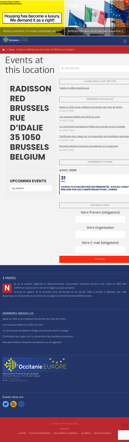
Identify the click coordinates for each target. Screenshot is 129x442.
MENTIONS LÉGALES (102, 433)
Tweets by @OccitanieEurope (74, 88)
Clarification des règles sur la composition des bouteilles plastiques (38, 336)
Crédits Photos (64, 428)
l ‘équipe (22, 433)
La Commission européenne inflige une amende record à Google (92, 126)
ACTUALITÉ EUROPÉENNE (39, 433)
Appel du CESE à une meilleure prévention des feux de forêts (90, 107)
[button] (124, 41)
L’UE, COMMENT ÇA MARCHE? (65, 433)
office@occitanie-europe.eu (18, 380)
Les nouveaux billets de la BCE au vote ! (79, 116)
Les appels (86, 433)
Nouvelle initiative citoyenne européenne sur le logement (88, 146)
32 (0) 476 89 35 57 (13, 378)
